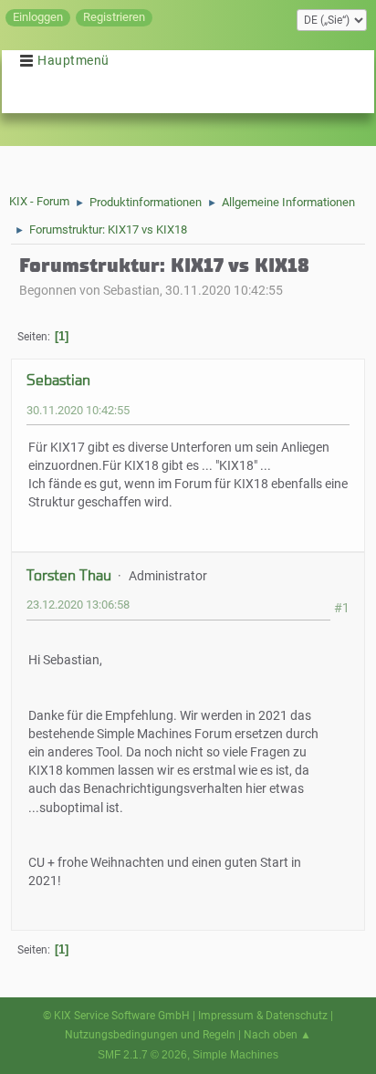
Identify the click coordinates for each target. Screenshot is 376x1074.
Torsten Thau (68, 575)
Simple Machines (235, 1054)
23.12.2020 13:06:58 (78, 604)
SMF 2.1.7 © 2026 (142, 1054)
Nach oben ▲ (277, 1034)
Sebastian (58, 380)
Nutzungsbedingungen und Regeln (150, 1034)
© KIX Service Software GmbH (116, 1015)
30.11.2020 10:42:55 (78, 410)
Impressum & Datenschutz (263, 1015)
